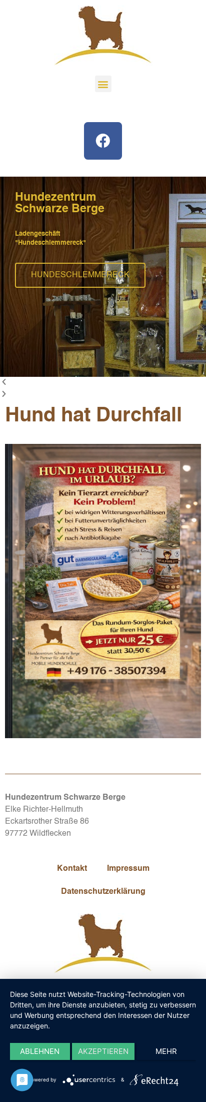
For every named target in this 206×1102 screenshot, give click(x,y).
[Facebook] (103, 141)
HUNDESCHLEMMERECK (80, 276)
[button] (103, 84)
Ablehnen (40, 1051)
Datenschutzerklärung (103, 892)
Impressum (128, 869)
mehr (166, 1051)
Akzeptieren (103, 1051)
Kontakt (72, 869)
